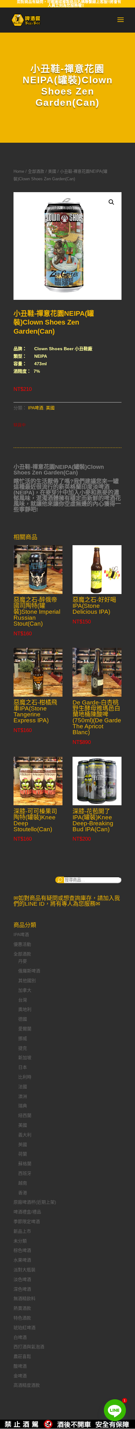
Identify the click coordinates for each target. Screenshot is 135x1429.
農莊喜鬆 (22, 1356)
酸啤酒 (20, 1366)
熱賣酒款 (22, 1308)
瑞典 (22, 1105)
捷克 (22, 1048)
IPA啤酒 (35, 407)
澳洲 (22, 1096)
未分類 (20, 1240)
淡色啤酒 (22, 1279)
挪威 (22, 1038)
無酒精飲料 (24, 1298)
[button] (111, 202)
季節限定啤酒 (27, 1221)
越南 (22, 1183)
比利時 (24, 1076)
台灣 (22, 999)
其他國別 (27, 980)
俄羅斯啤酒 (29, 970)
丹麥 (22, 961)
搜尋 (59, 880)
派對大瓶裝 (24, 1269)
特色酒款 (22, 1317)
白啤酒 (20, 1337)
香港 (22, 1192)
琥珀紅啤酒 (24, 1327)
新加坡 (24, 1057)
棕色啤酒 (22, 1250)
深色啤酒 (22, 1289)
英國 (22, 1144)
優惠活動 (22, 944)
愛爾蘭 (24, 1028)
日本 (22, 1067)
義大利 (24, 1134)
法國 (22, 1086)
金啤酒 (20, 1375)
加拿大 (24, 990)
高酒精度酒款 (27, 1385)
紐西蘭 (24, 1115)
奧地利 (24, 1009)
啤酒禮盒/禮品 (27, 1211)
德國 (22, 1019)
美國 (52, 171)
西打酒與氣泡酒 (29, 1346)
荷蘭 (22, 1153)
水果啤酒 (22, 1260)
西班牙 (24, 1173)
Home (19, 171)
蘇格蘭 (24, 1163)
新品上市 (22, 1231)
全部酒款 (36, 171)
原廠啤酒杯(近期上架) (35, 1202)
